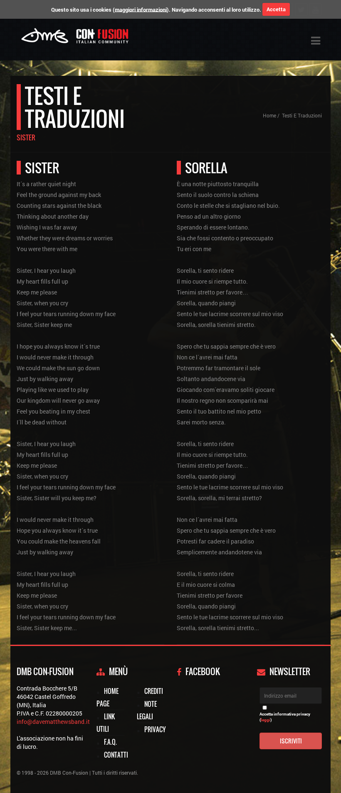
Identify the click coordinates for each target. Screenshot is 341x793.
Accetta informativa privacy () (284, 717)
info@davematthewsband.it (53, 722)
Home (269, 115)
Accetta (276, 9)
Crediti (153, 691)
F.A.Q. (110, 741)
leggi (265, 720)
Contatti (116, 754)
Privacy (155, 729)
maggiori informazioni (141, 9)
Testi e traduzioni (302, 115)
